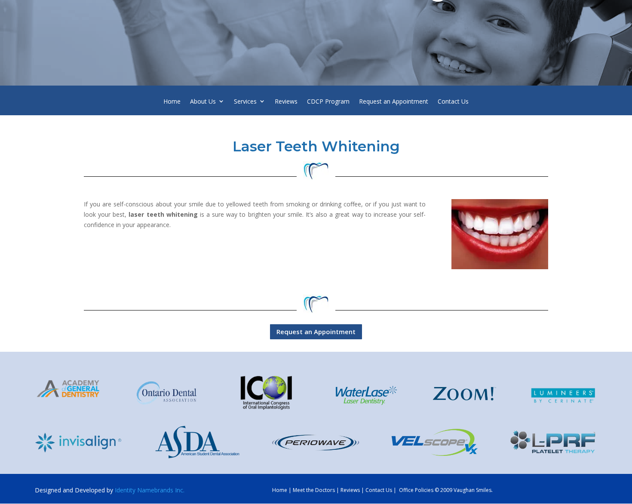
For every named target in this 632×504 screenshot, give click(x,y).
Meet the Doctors (314, 490)
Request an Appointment (393, 102)
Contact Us (453, 102)
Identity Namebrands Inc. (149, 490)
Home (172, 102)
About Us (203, 102)
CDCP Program (328, 102)
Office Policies (416, 490)
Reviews (286, 102)
